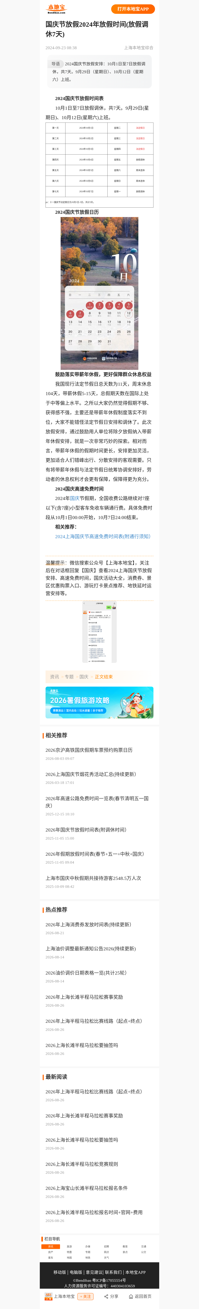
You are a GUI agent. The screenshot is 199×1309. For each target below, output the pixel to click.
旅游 (69, 1246)
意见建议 (94, 1272)
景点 (125, 1252)
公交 (143, 1252)
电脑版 (76, 1272)
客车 (50, 1257)
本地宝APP (135, 1272)
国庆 (75, 498)
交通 (143, 1246)
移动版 (59, 1272)
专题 (69, 676)
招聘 (106, 1246)
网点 (106, 1252)
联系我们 (113, 1272)
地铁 (87, 1257)
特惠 (69, 1252)
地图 (69, 1257)
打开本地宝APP (133, 9)
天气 (106, 1257)
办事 (87, 1246)
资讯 (54, 676)
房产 (50, 1252)
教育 (125, 1246)
